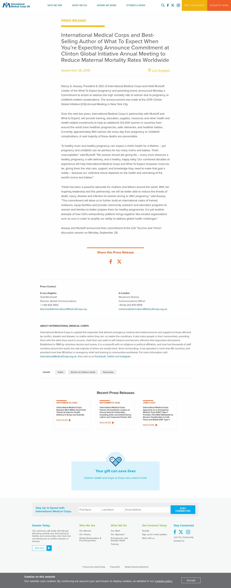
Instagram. (125, 356)
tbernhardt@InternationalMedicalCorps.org (63, 309)
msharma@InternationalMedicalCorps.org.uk (143, 309)
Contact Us (179, 541)
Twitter (111, 356)
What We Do (79, 5)
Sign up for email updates (154, 534)
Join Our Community (184, 537)
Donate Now (219, 5)
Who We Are (54, 5)
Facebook (100, 356)
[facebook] (175, 532)
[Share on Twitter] (119, 262)
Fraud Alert (115, 567)
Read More (62, 420)
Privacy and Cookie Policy (94, 567)
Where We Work (106, 5)
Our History (85, 534)
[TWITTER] (172, 5)
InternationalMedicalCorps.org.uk (58, 356)
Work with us (148, 538)
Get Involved (194, 5)
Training (114, 544)
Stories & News (135, 5)
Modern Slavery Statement (136, 567)
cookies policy (163, 581)
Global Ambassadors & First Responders (90, 539)
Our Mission (85, 530)
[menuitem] (54, 5)
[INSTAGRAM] (178, 5)
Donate (145, 530)
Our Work (115, 530)
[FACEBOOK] (168, 5)
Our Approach (118, 534)
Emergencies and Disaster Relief (119, 539)
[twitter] (181, 532)
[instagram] (188, 532)
